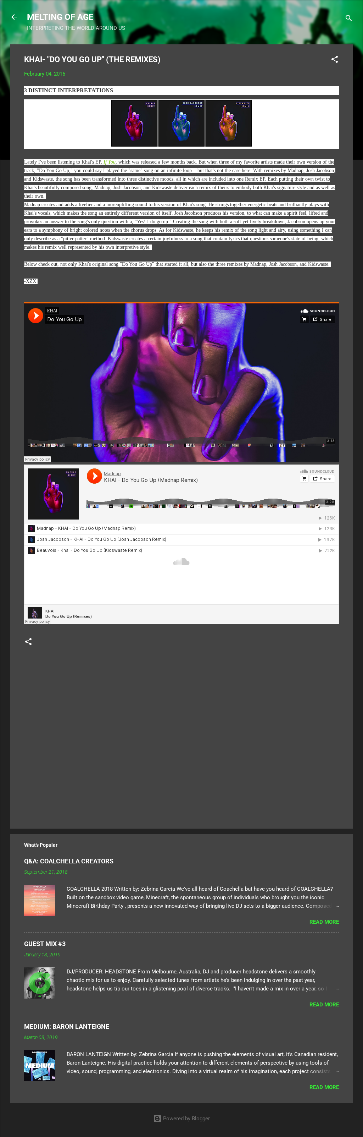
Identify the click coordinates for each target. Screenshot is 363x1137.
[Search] (349, 19)
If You (110, 162)
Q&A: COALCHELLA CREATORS (68, 861)
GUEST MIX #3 (45, 943)
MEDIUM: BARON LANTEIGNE (66, 1026)
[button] (334, 60)
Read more (324, 922)
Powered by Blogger (186, 1118)
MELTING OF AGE (60, 17)
